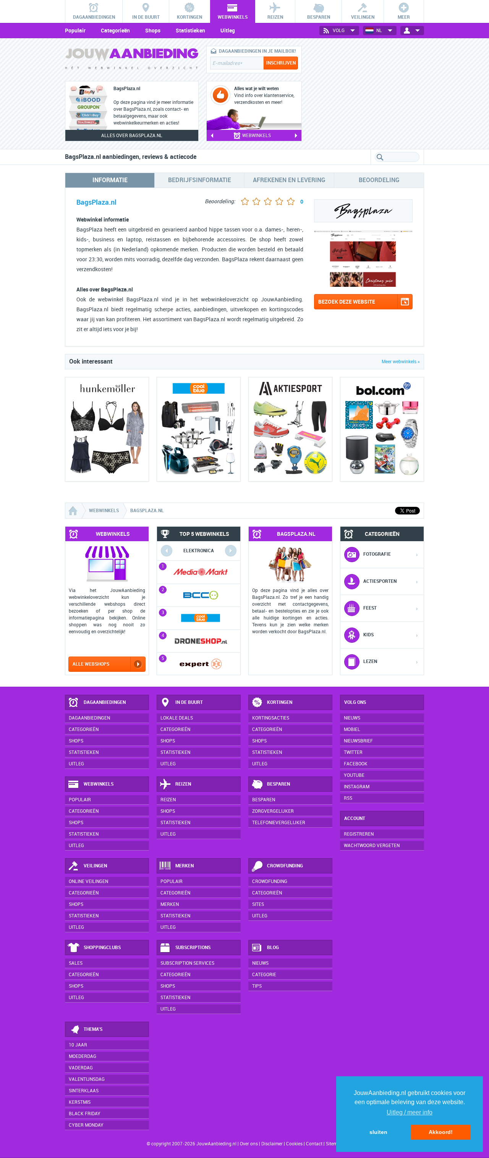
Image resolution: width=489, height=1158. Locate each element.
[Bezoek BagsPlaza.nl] (363, 284)
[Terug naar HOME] (132, 60)
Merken (184, 865)
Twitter (353, 752)
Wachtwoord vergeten (372, 845)
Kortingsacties (270, 718)
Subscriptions (192, 947)
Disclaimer (272, 1144)
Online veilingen (88, 881)
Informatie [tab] (110, 180)
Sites (258, 904)
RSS (348, 798)
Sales (76, 963)
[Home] (73, 510)
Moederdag (82, 1056)
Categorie (264, 974)
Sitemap (334, 1144)
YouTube (354, 775)
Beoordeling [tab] (379, 180)
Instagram (356, 786)
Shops (152, 30)
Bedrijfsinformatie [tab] (199, 180)
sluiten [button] (378, 1132)
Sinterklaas (84, 1090)
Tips (257, 986)
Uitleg (227, 30)
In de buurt (189, 702)
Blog (273, 947)
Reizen (183, 784)
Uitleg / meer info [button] (409, 1112)
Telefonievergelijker (278, 822)
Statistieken (190, 30)
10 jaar (78, 1045)
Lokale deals (176, 718)
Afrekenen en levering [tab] (289, 180)
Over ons (249, 1144)
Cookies (294, 1144)
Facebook (356, 764)
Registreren (359, 834)
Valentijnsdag (87, 1079)
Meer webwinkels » (401, 361)
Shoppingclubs (102, 947)
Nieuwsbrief (358, 741)
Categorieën (115, 30)
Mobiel (352, 729)
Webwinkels (98, 784)
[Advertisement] (366, 93)
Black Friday (84, 1113)
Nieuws (260, 963)
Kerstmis (80, 1102)
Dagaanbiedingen (105, 702)
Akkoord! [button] (441, 1132)
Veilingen (95, 865)
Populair (75, 30)
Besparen (278, 784)
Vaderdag (81, 1068)
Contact (314, 1144)
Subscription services (187, 963)
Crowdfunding (285, 865)
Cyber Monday (86, 1125)
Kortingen (279, 702)
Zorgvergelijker (273, 811)
